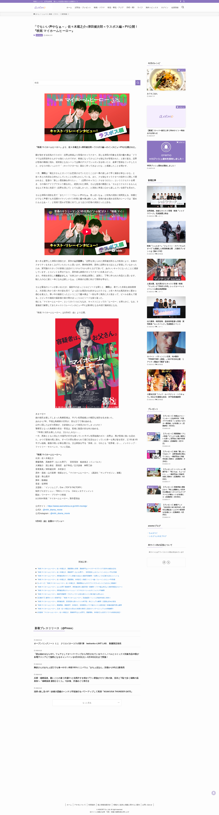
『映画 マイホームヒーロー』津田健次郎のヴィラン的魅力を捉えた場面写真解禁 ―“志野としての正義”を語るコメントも (78, 576)
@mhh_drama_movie (52, 509)
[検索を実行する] (137, 82)
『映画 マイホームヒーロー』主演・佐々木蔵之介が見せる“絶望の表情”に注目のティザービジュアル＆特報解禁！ (75, 608)
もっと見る (87, 702)
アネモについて (80, 804)
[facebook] (180, 1)
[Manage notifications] (214, 793)
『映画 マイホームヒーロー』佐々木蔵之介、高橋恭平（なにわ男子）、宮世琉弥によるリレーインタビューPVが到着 (77, 572)
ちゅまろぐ (153, 533)
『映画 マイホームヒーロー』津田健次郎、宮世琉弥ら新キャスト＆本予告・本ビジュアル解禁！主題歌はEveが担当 (76, 601)
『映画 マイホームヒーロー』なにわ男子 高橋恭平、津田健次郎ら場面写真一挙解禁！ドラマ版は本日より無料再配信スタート (80, 587)
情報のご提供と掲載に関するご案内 (126, 804)
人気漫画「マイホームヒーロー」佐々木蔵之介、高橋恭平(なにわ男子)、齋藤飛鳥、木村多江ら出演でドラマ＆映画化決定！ (79, 612)
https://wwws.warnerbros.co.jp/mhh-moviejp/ (67, 505)
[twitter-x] (184, 1)
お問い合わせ (147, 804)
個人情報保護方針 (104, 804)
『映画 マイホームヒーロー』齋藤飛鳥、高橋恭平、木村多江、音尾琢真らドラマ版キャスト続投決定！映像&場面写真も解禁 (79, 605)
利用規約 (91, 804)
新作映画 (39, 35)
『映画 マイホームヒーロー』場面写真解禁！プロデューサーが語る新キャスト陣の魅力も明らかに (70, 594)
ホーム (69, 804)
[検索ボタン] (183, 7)
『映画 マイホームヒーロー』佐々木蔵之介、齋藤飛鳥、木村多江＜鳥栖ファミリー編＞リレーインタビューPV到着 (76, 579)
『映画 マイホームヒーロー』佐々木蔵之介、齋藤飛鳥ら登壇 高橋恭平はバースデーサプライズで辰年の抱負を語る (76, 568)
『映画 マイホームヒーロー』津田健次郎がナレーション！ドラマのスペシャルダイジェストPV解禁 (71, 590)
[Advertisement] (86, 58)
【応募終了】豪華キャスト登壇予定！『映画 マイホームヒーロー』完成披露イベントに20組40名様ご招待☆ (74, 598)
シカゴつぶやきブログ (158, 536)
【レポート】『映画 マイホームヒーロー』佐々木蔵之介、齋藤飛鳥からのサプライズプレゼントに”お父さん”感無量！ (77, 583)
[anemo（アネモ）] (42, 7)
